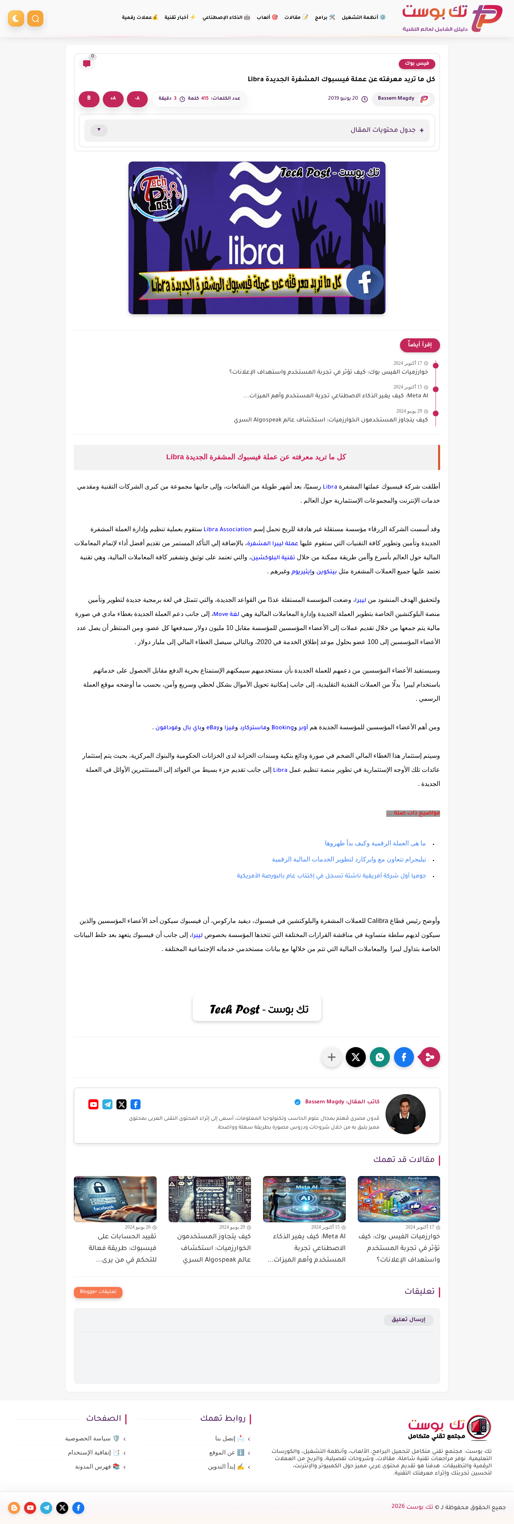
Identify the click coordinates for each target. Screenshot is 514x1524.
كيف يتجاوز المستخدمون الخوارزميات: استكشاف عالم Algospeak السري (331, 420)
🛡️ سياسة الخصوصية (92, 1438)
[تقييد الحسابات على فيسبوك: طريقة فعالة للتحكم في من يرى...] (115, 1199)
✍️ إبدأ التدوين (226, 1466)
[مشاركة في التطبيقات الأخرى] (332, 1057)
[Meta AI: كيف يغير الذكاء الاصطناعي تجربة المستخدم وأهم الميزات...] (304, 1199)
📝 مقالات (296, 18)
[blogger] (14, 1508)
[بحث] (35, 18)
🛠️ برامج (325, 18)
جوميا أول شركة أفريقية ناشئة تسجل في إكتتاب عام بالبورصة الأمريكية (331, 876)
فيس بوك (417, 64)
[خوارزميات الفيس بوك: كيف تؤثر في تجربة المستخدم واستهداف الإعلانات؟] (399, 1199)
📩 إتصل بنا (230, 1438)
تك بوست (412, 1508)
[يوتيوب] (93, 1104)
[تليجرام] (107, 1104)
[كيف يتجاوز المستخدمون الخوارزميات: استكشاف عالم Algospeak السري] (210, 1199)
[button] (404, 1057)
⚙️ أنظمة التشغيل (364, 18)
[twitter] (62, 1508)
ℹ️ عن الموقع (227, 1452)
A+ (113, 99)
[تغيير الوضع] (16, 18)
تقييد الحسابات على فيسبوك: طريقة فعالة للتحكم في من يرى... (123, 1249)
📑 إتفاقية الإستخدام (94, 1452)
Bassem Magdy (396, 99)
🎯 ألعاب (267, 18)
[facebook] (78, 1508)
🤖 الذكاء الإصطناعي (226, 18)
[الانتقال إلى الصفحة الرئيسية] (450, 1441)
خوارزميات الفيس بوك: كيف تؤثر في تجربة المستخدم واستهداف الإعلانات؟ (328, 373)
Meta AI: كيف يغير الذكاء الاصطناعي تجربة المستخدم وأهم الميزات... (335, 396)
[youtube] (30, 1508)
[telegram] (46, 1508)
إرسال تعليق (409, 1320)
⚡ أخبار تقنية (180, 18)
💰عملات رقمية (140, 18)
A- (137, 99)
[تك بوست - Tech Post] (452, 19)
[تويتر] (121, 1104)
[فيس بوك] (136, 1104)
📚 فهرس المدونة (97, 1466)
